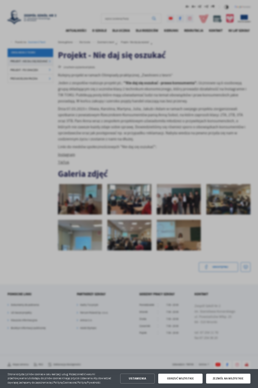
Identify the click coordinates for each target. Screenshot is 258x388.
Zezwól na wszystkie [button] (228, 378)
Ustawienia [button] (137, 378)
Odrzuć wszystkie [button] (180, 378)
